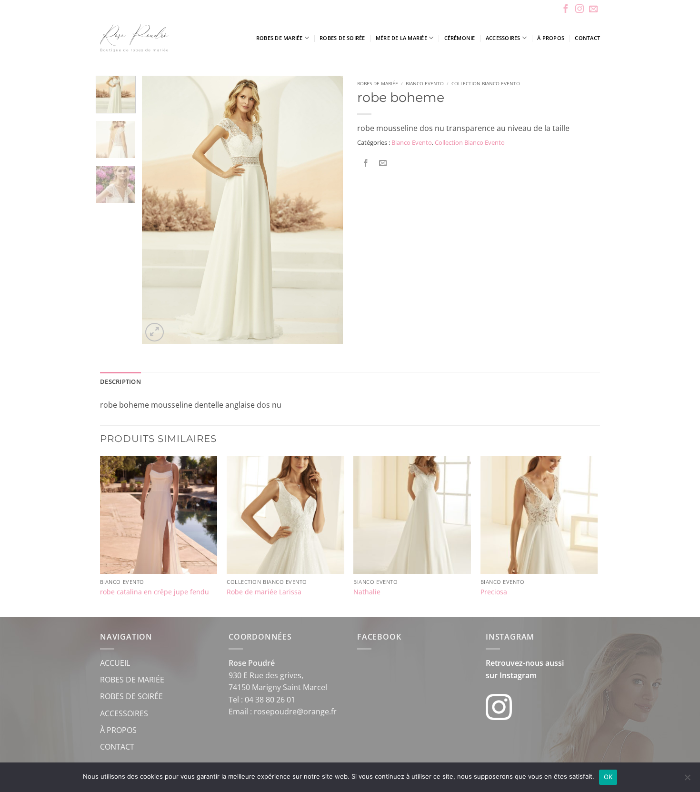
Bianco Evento (425, 83)
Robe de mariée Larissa (264, 592)
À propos (550, 37)
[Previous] (158, 210)
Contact (587, 37)
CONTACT (117, 747)
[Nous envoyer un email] (593, 9)
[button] (154, 332)
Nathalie (366, 592)
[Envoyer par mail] (383, 163)
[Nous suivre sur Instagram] (579, 9)
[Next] (327, 210)
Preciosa (493, 592)
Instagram (518, 675)
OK (608, 777)
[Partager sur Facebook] (366, 163)
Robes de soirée (342, 37)
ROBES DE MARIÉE (132, 679)
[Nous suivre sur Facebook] (565, 9)
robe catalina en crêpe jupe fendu (154, 592)
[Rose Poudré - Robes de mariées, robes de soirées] (161, 38)
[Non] (687, 780)
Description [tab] (120, 381)
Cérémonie (459, 37)
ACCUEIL (115, 663)
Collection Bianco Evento (485, 83)
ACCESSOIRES (124, 713)
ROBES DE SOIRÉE (131, 696)
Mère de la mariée (401, 37)
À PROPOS (118, 730)
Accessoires (503, 37)
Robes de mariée (279, 37)
